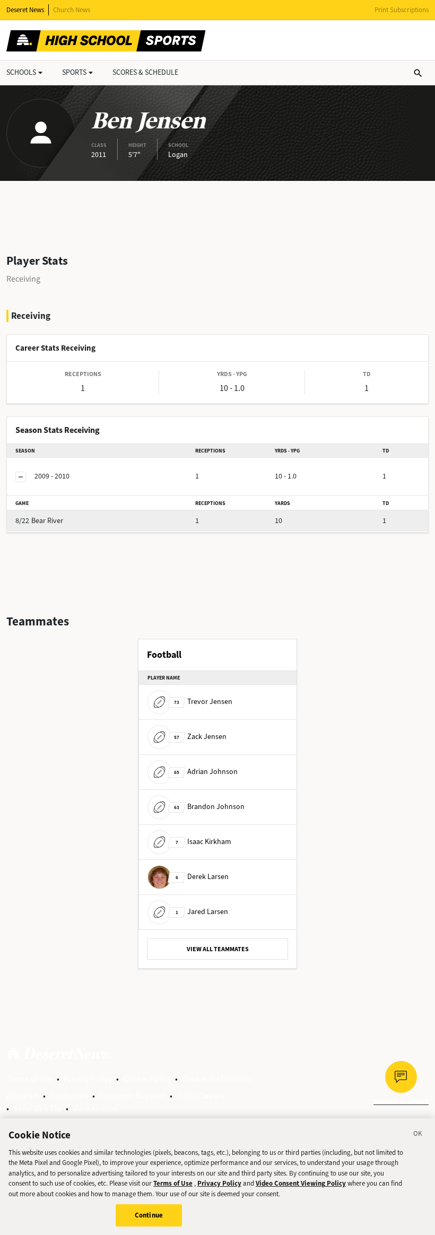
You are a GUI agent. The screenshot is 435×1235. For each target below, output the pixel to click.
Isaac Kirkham (203, 842)
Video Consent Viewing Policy (301, 1183)
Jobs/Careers (201, 1095)
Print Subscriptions (402, 9)
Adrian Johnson (206, 772)
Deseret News (25, 9)
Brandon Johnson (209, 807)
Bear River (39, 521)
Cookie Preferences (216, 1078)
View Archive (95, 1108)
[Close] (418, 1135)
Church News (71, 9)
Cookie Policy (147, 1078)
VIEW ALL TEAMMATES (218, 949)
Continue (149, 1215)
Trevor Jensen (203, 702)
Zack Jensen (200, 737)
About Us (22, 1095)
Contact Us (69, 1095)
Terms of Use (29, 1078)
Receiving (23, 278)
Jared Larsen (202, 912)
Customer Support (132, 1095)
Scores (145, 72)
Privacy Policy (88, 1078)
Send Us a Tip (37, 1108)
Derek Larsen (202, 877)
